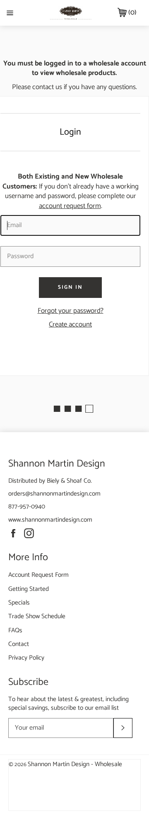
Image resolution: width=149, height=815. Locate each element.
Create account (70, 324)
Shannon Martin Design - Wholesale (75, 764)
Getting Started (28, 589)
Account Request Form (38, 575)
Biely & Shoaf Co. (69, 481)
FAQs (15, 630)
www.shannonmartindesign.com (50, 520)
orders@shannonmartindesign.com (54, 494)
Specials (19, 602)
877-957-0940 (26, 506)
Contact (18, 644)
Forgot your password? (70, 311)
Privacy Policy (26, 658)
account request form (70, 206)
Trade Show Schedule (36, 616)
